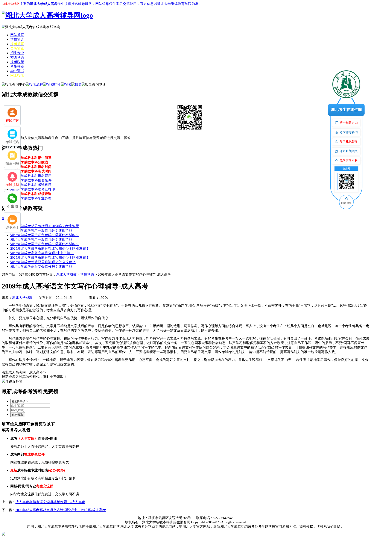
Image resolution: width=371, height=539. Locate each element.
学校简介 (17, 39)
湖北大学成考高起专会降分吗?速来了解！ (42, 253)
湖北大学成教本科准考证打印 (32, 189)
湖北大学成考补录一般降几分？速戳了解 (41, 230)
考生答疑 (17, 66)
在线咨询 (53, 27)
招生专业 (17, 53)
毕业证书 (17, 71)
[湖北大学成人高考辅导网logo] (47, 15)
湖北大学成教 (66, 274)
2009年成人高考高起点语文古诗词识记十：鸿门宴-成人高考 (60, 510)
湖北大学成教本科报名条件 (31, 180)
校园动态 (17, 57)
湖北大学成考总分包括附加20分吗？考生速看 (44, 226)
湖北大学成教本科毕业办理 (31, 198)
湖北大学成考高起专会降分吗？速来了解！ (43, 266)
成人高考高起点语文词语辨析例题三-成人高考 (50, 502)
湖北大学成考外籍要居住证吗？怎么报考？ (43, 262)
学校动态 (87, 274)
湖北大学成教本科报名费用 (31, 176)
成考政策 (17, 62)
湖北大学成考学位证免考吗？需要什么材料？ (44, 235)
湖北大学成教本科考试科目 (31, 185)
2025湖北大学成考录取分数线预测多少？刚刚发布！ (49, 248)
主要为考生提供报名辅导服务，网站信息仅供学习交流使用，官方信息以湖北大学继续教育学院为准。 (102, 4)
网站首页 (17, 35)
